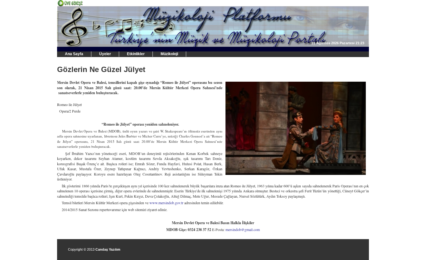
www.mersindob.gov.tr (166, 202)
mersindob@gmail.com (242, 229)
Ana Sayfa (74, 54)
